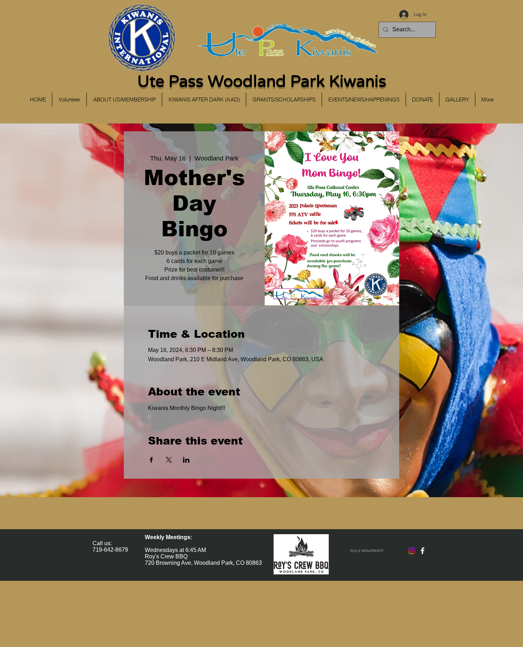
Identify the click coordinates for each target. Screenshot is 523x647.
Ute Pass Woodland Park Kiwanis (261, 81)
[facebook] (422, 550)
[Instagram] (411, 550)
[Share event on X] (168, 460)
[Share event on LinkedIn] (186, 460)
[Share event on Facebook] (151, 460)
